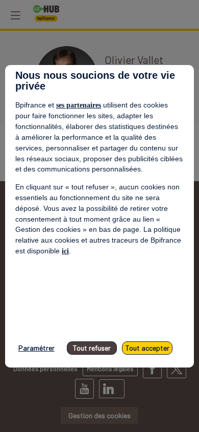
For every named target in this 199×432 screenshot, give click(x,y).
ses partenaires (78, 105)
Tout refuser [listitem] (92, 347)
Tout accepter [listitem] (147, 347)
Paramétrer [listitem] (36, 347)
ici (65, 251)
